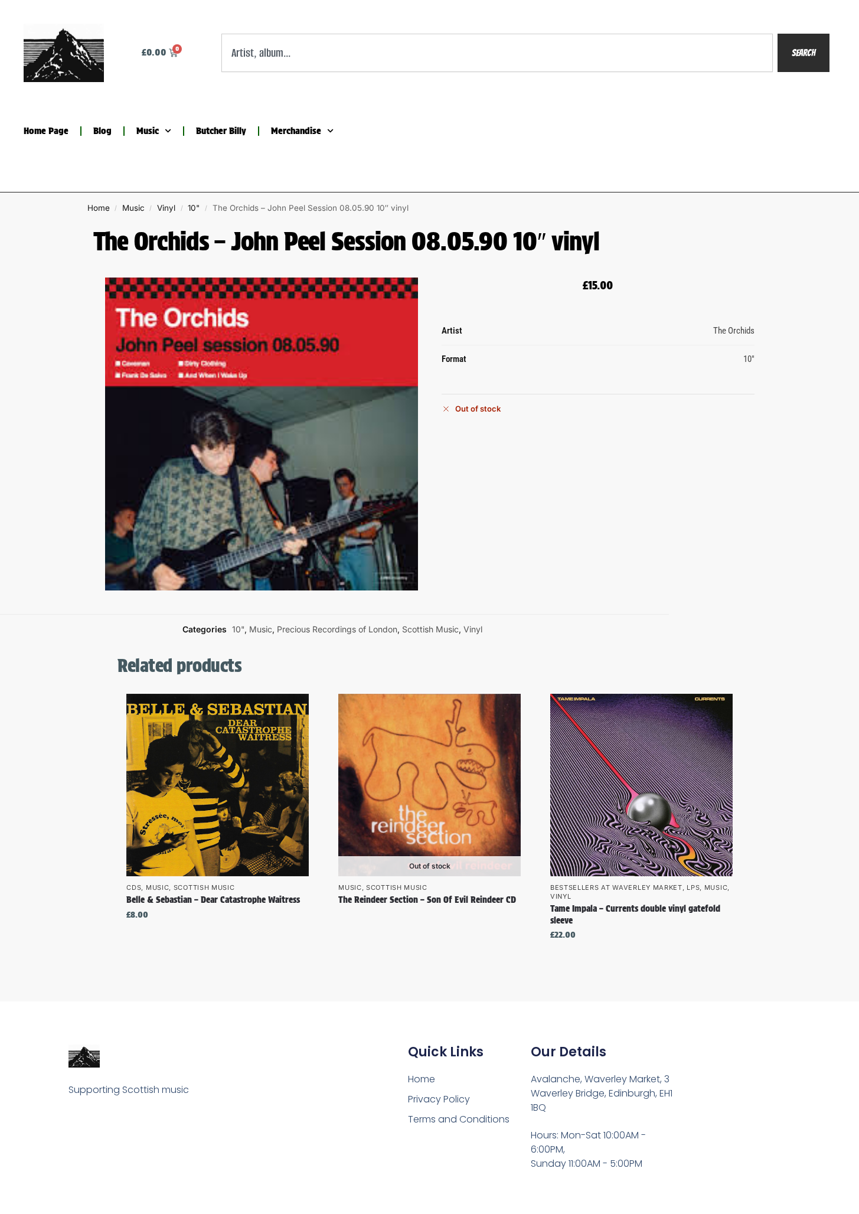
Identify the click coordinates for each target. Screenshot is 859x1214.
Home (98, 208)
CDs (133, 887)
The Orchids (734, 330)
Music (147, 130)
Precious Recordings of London (337, 629)
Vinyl (166, 208)
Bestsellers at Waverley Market (616, 887)
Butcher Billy (221, 130)
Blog (102, 130)
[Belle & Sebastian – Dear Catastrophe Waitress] (217, 785)
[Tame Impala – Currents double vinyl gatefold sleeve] (641, 785)
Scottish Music (430, 629)
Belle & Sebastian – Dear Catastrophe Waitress (213, 900)
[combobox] (497, 53)
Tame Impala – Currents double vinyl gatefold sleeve (635, 914)
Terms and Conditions (458, 1119)
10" (194, 208)
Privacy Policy (439, 1099)
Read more (430, 920)
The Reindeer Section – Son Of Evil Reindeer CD (427, 900)
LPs (693, 887)
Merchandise (296, 130)
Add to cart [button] (218, 940)
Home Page (46, 130)
